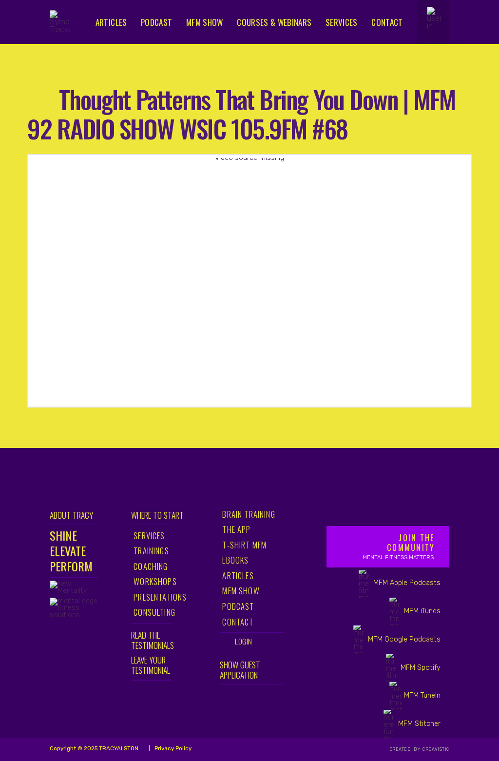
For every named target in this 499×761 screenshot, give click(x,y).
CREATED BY (406, 749)
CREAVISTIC (435, 749)
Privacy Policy (172, 748)
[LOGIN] (437, 20)
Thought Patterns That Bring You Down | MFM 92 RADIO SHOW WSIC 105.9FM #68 (241, 113)
